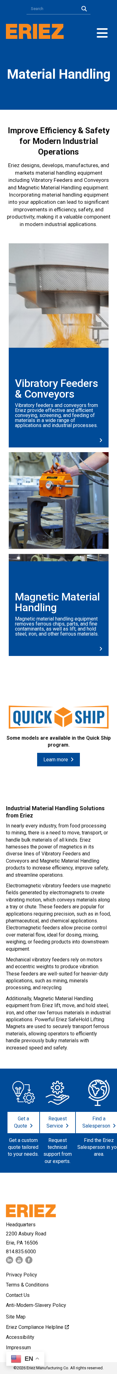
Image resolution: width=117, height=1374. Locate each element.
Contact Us (18, 1295)
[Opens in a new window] (9, 1262)
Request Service (56, 1122)
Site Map (16, 1317)
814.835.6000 (21, 1252)
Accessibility (20, 1337)
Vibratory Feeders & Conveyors (56, 388)
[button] (102, 33)
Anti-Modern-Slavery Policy (36, 1305)
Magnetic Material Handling (57, 602)
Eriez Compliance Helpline (34, 1327)
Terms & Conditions (27, 1285)
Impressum (18, 1347)
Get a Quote (21, 1122)
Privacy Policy (21, 1275)
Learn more (55, 760)
